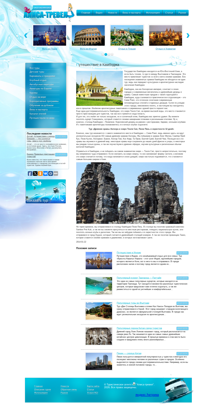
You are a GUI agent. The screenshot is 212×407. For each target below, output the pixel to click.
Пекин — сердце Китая (129, 353)
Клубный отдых (38, 80)
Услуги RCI (92, 392)
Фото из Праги (49, 48)
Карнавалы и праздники (42, 76)
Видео (99, 12)
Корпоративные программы (44, 101)
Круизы (34, 92)
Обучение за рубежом (41, 105)
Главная (85, 12)
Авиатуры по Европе (41, 88)
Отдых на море (38, 97)
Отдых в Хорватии (166, 48)
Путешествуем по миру (42, 118)
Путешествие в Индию (129, 252)
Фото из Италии (88, 48)
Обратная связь (69, 389)
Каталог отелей (38, 113)
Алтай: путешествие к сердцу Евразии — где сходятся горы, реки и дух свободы (41, 138)
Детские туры (37, 71)
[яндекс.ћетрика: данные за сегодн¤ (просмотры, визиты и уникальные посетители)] (146, 394)
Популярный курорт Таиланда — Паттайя (139, 277)
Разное (182, 12)
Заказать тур (37, 200)
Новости (112, 12)
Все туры (35, 68)
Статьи (169, 12)
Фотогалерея (153, 12)
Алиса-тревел (49, 12)
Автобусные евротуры (42, 84)
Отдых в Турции (127, 48)
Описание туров (42, 389)
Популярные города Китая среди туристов (139, 328)
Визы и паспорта (131, 12)
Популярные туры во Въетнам (133, 303)
